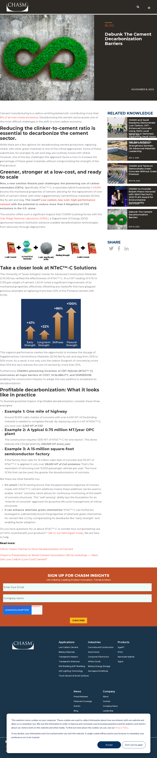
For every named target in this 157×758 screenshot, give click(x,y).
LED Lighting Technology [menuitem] (66, 671)
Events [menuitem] (77, 706)
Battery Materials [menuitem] (66, 652)
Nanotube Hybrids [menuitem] (125, 657)
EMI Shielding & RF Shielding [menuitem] (66, 666)
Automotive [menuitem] (93, 652)
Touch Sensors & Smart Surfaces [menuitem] (66, 676)
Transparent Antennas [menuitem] (66, 661)
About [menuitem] (106, 696)
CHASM (96, 187)
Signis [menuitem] (120, 661)
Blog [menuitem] (76, 711)
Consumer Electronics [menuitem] (95, 657)
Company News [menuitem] (110, 706)
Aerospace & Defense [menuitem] (95, 671)
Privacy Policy (121, 727)
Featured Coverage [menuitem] (81, 701)
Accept (109, 744)
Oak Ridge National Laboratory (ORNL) (24, 218)
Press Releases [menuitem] (81, 696)
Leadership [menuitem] (108, 711)
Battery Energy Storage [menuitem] (95, 666)
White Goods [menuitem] (94, 661)
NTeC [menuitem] (120, 652)
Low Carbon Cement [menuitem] (66, 647)
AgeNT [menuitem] (121, 647)
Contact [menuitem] (106, 701)
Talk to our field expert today (65, 533)
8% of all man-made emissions (19, 117)
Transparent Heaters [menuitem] (66, 657)
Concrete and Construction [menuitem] (95, 647)
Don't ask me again (134, 744)
